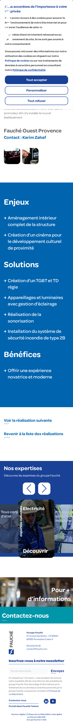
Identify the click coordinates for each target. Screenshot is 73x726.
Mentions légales (18, 714)
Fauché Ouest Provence (33, 130)
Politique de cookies (17, 60)
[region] (36, 54)
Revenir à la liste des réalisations (33, 433)
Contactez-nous (25, 615)
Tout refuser (36, 101)
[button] (29, 489)
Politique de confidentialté (29, 70)
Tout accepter (36, 80)
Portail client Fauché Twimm (24, 706)
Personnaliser (36, 90)
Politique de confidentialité (38, 714)
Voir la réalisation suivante (28, 420)
